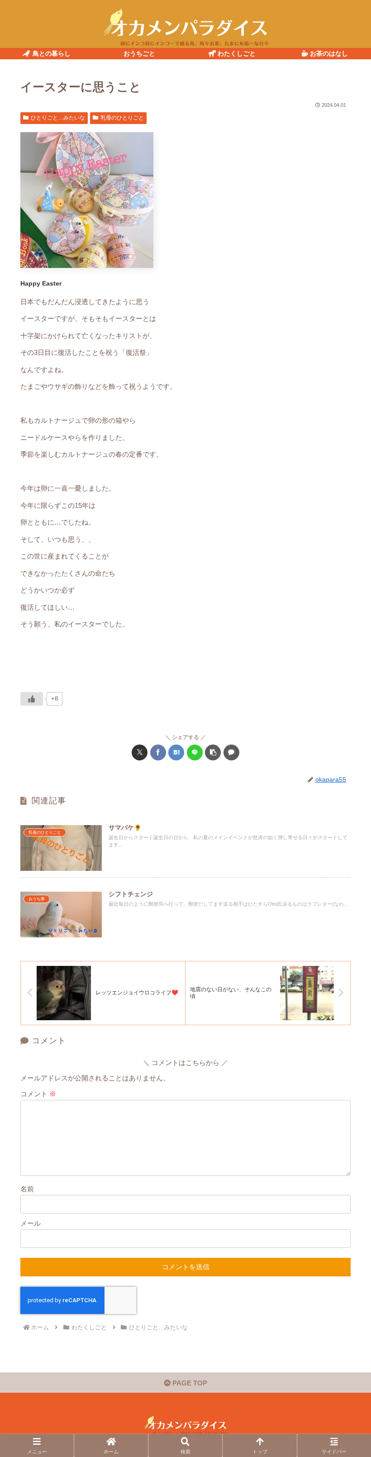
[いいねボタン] (31, 699)
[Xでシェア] (139, 752)
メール (30, 1223)
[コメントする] (231, 752)
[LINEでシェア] (195, 752)
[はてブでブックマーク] (176, 752)
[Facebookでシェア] (158, 752)
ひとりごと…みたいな (58, 118)
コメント (38, 1094)
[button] (213, 752)
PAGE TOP (189, 1383)
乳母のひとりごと (122, 118)
